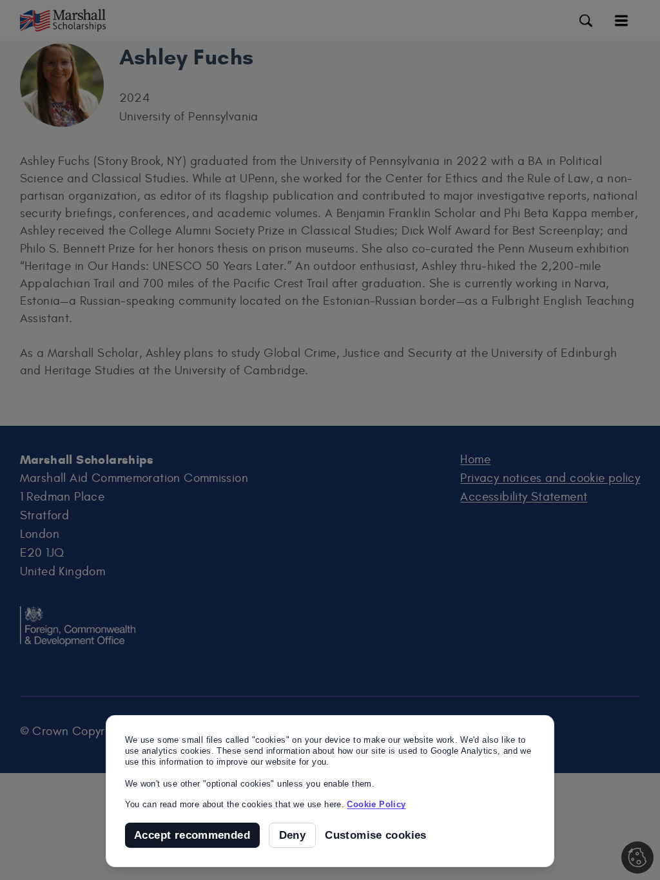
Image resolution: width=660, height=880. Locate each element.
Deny (292, 835)
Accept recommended (192, 835)
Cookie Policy (376, 804)
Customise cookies (376, 835)
